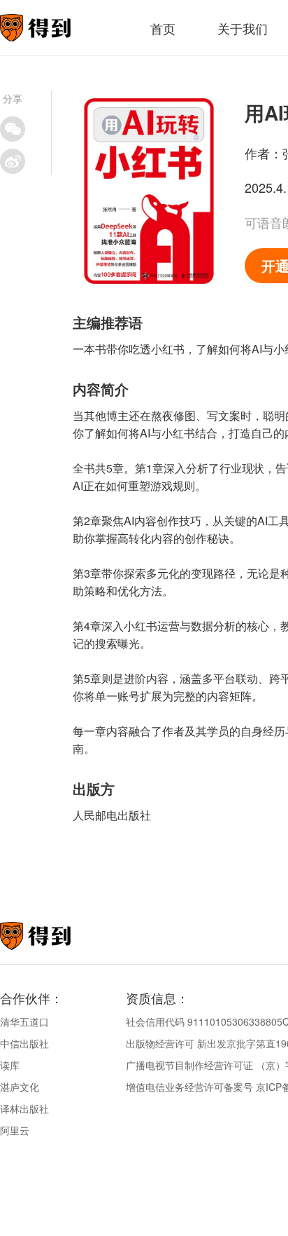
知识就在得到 (54, 936)
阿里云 (14, 1130)
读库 (10, 1065)
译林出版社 (24, 1108)
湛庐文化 (19, 1087)
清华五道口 (24, 1021)
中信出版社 (24, 1043)
